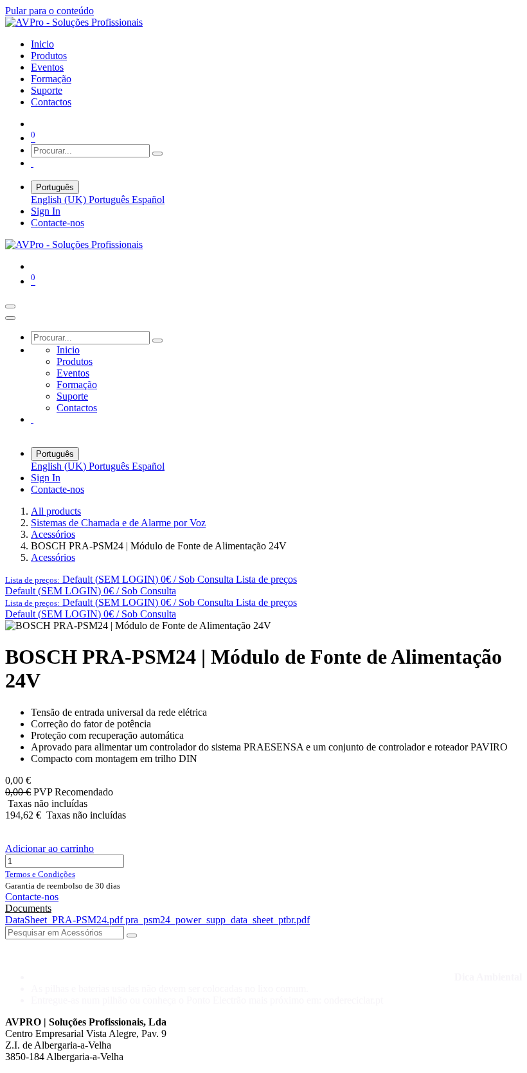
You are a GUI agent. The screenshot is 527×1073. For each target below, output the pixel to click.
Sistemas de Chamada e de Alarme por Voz (118, 522)
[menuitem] (42, 44)
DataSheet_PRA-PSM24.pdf (65, 919)
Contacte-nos (57, 222)
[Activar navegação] (10, 306)
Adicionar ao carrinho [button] (49, 848)
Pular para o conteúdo (49, 10)
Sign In (45, 211)
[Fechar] (10, 318)
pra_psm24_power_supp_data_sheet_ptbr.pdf (217, 919)
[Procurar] (157, 153)
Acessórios (53, 534)
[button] (151, 579)
